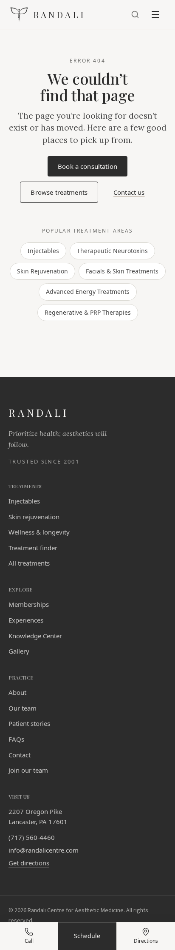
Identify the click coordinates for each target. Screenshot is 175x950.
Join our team (28, 770)
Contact (19, 755)
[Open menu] (155, 14)
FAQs (16, 739)
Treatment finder (32, 547)
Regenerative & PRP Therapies (88, 312)
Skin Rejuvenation (42, 271)
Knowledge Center (35, 635)
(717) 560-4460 (31, 837)
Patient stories (29, 723)
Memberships (28, 604)
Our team (22, 708)
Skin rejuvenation (33, 516)
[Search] (135, 14)
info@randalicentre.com (43, 850)
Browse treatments (59, 192)
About (17, 692)
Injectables (43, 251)
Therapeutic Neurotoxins (112, 251)
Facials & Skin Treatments (122, 271)
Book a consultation (92, 169)
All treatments (29, 563)
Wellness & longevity (39, 532)
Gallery (18, 651)
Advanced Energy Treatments (88, 291)
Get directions (28, 863)
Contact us (129, 192)
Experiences (25, 620)
